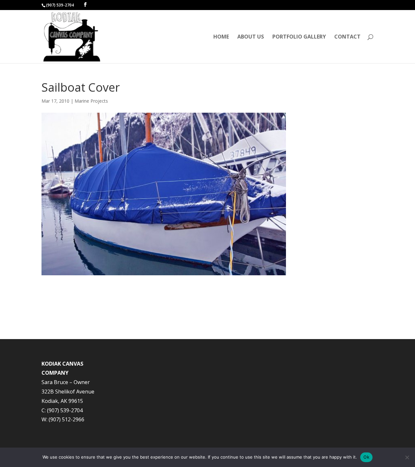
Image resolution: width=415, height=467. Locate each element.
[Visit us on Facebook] (85, 4)
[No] (407, 457)
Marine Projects (91, 101)
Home (221, 37)
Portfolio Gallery (299, 37)
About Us (250, 37)
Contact (347, 37)
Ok (366, 457)
